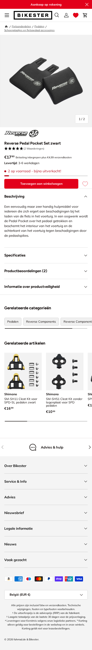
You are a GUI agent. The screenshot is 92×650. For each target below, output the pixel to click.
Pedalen (39, 26)
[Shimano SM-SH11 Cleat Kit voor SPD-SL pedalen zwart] (23, 371)
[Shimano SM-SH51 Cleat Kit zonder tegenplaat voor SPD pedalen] (64, 371)
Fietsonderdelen (21, 26)
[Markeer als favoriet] (83, 184)
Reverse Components (41, 321)
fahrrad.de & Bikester (26, 639)
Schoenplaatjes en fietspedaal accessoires (29, 30)
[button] (75, 15)
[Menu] (7, 15)
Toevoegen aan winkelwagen (41, 184)
